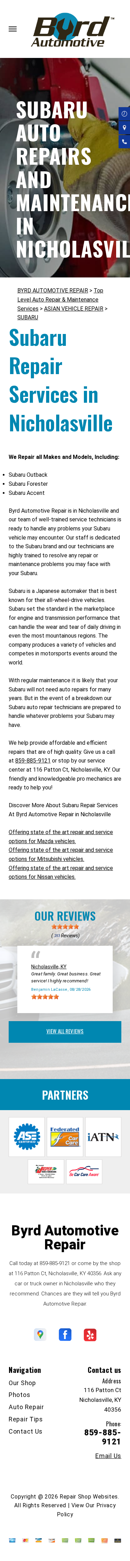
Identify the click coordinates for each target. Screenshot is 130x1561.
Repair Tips (26, 1419)
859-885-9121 (33, 760)
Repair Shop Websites (89, 1496)
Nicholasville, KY (49, 966)
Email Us (108, 1456)
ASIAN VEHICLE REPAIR (73, 308)
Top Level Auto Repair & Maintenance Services (60, 299)
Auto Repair (26, 1407)
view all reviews (65, 1031)
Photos (19, 1394)
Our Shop (22, 1383)
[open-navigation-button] (13, 29)
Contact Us (26, 1431)
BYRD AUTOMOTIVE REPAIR (52, 290)
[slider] (65, 926)
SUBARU (27, 317)
